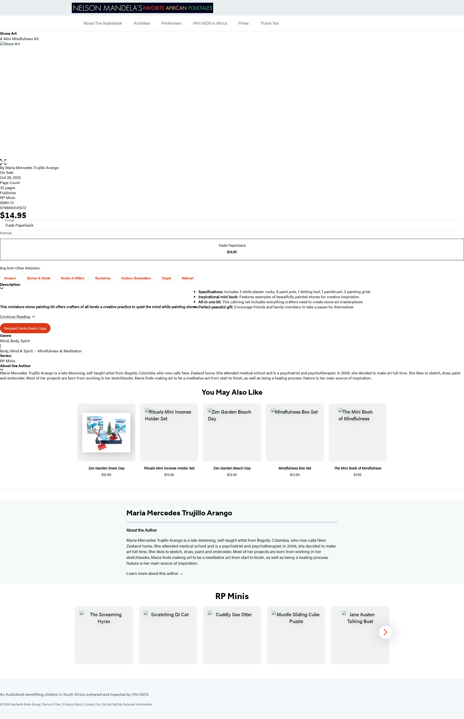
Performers (171, 23)
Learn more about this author (152, 573)
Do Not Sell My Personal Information (127, 704)
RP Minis (7, 197)
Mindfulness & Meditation (60, 351)
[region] (232, 635)
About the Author (15, 365)
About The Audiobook (102, 23)
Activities (142, 23)
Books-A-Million (73, 277)
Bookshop (102, 277)
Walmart (187, 277)
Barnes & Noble (38, 277)
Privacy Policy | (73, 704)
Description (10, 284)
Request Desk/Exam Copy (25, 328)
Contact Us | (93, 704)
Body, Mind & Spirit (16, 351)
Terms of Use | (53, 704)
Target (166, 277)
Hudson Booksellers (136, 277)
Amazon (10, 277)
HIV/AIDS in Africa (210, 23)
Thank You (269, 23)
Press (244, 23)
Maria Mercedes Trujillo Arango (32, 167)
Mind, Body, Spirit (15, 340)
